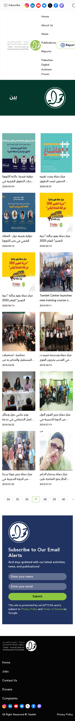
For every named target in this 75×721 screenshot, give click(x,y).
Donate (7, 689)
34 (8, 499)
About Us (47, 25)
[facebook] (56, 5)
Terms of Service (53, 609)
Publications (48, 43)
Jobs (5, 671)
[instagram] (27, 5)
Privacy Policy (29, 609)
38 (45, 499)
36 (26, 499)
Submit (37, 596)
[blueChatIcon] (44, 5)
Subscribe (14, 5)
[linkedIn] (32, 5)
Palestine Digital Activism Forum (47, 67)
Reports (46, 51)
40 (63, 499)
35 (17, 499)
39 (54, 499)
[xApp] (50, 5)
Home (45, 16)
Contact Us (9, 680)
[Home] (24, 45)
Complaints (9, 698)
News (44, 34)
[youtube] (38, 5)
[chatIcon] (62, 5)
